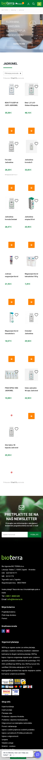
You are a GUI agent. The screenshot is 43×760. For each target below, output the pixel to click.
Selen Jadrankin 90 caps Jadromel (31, 389)
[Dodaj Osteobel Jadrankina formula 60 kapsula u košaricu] (31, 359)
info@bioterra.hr (15, 599)
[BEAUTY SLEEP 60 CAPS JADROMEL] (11, 89)
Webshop (13, 10)
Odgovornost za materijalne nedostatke (17, 723)
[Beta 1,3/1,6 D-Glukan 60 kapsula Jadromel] (31, 89)
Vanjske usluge (7, 743)
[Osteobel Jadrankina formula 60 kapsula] (31, 317)
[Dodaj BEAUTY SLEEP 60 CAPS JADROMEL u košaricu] (11, 131)
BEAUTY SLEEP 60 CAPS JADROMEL (11, 104)
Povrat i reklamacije (9, 726)
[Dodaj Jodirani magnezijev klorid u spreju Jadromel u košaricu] (11, 302)
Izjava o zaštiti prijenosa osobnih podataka (18, 730)
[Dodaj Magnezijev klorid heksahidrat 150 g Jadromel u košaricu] (31, 302)
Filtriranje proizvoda (12, 73)
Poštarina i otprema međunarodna (15, 720)
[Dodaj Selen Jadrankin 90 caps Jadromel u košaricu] (31, 416)
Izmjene (5, 740)
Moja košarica (8, 607)
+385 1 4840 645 (12, 596)
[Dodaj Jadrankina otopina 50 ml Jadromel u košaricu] (31, 245)
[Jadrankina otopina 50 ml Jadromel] (31, 203)
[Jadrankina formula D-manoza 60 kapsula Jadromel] (31, 146)
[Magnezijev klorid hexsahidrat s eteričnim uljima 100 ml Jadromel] (11, 317)
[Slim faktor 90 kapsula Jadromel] (11, 431)
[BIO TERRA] (9, 4)
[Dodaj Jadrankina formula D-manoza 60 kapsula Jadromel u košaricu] (31, 188)
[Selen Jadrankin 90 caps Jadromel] (31, 374)
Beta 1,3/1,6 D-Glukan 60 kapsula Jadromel (31, 105)
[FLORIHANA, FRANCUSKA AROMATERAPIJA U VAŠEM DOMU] (33, 24)
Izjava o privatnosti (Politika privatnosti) (17, 733)
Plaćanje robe (7, 713)
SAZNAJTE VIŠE (19, 44)
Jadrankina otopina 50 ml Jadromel (30, 219)
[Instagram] (7, 631)
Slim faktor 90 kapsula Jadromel (11, 446)
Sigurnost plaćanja (10, 642)
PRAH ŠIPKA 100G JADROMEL (11, 389)
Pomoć (4, 618)
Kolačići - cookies (8, 746)
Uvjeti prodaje (7, 710)
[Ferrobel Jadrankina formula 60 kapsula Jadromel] (11, 146)
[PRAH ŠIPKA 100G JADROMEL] (11, 374)
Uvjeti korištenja (8, 707)
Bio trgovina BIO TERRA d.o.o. (13, 566)
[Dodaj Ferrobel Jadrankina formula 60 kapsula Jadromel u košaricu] (11, 188)
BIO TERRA (5, 10)
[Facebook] (3, 631)
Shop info (6, 702)
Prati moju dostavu (9, 615)
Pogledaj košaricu (8, 612)
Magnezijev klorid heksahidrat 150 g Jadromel (31, 276)
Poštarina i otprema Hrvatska (13, 716)
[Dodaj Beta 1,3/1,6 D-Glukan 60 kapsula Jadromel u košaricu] (31, 131)
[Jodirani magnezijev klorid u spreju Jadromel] (11, 260)
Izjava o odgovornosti (10, 736)
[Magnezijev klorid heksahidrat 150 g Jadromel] (31, 260)
